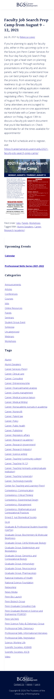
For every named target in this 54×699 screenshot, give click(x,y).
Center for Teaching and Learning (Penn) (25, 485)
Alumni (8, 359)
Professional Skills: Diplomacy (19, 628)
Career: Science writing (16, 454)
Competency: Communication (19, 490)
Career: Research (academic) (19, 439)
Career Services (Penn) (16, 369)
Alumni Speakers (25, 226)
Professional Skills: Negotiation (20, 637)
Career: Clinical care (14, 373)
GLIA (7, 522)
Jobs (18, 223)
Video (7, 656)
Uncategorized (12, 331)
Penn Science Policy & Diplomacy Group (24, 623)
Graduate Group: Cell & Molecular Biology (25, 542)
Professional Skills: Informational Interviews (26, 633)
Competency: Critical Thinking (19, 495)
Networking (10, 587)
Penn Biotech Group (15, 601)
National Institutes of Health (19, 577)
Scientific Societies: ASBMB (18, 647)
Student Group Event (15, 322)
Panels (25, 223)
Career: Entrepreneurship (17, 383)
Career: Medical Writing (16, 402)
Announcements (13, 284)
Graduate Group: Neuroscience (20, 568)
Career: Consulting (14, 378)
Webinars (9, 336)
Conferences (11, 294)
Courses (9, 298)
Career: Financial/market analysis (21, 387)
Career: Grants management (19, 392)
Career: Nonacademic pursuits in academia (26, 406)
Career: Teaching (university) (19, 476)
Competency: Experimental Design (21, 499)
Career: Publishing (13, 430)
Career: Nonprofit (13, 411)
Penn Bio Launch (13, 596)
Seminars (9, 317)
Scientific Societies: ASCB (17, 651)
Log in (37, 684)
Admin (29, 684)
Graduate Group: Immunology (19, 563)
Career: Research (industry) (18, 449)
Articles (8, 289)
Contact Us (19, 684)
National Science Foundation (19, 582)
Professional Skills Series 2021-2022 (24, 266)
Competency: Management (18, 504)
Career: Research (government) (20, 444)
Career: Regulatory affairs (17, 435)
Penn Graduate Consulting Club (20, 606)
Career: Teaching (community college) (23, 458)
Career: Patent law (14, 416)
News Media (11, 592)
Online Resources (13, 308)
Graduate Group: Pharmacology (20, 573)
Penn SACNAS (12, 618)
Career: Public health (15, 425)
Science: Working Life (15, 642)
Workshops (34, 223)
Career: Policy (11, 421)
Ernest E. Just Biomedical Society (21, 517)
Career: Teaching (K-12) (16, 463)
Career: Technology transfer (18, 480)
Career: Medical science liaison (20, 397)
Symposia (9, 327)
